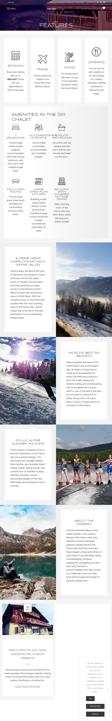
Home (55, 22)
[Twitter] (101, 2)
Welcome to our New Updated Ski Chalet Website (28, 654)
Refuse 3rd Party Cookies (95, 707)
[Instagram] (104, 2)
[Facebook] (98, 2)
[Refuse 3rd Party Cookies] (107, 689)
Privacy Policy (95, 715)
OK (90, 699)
